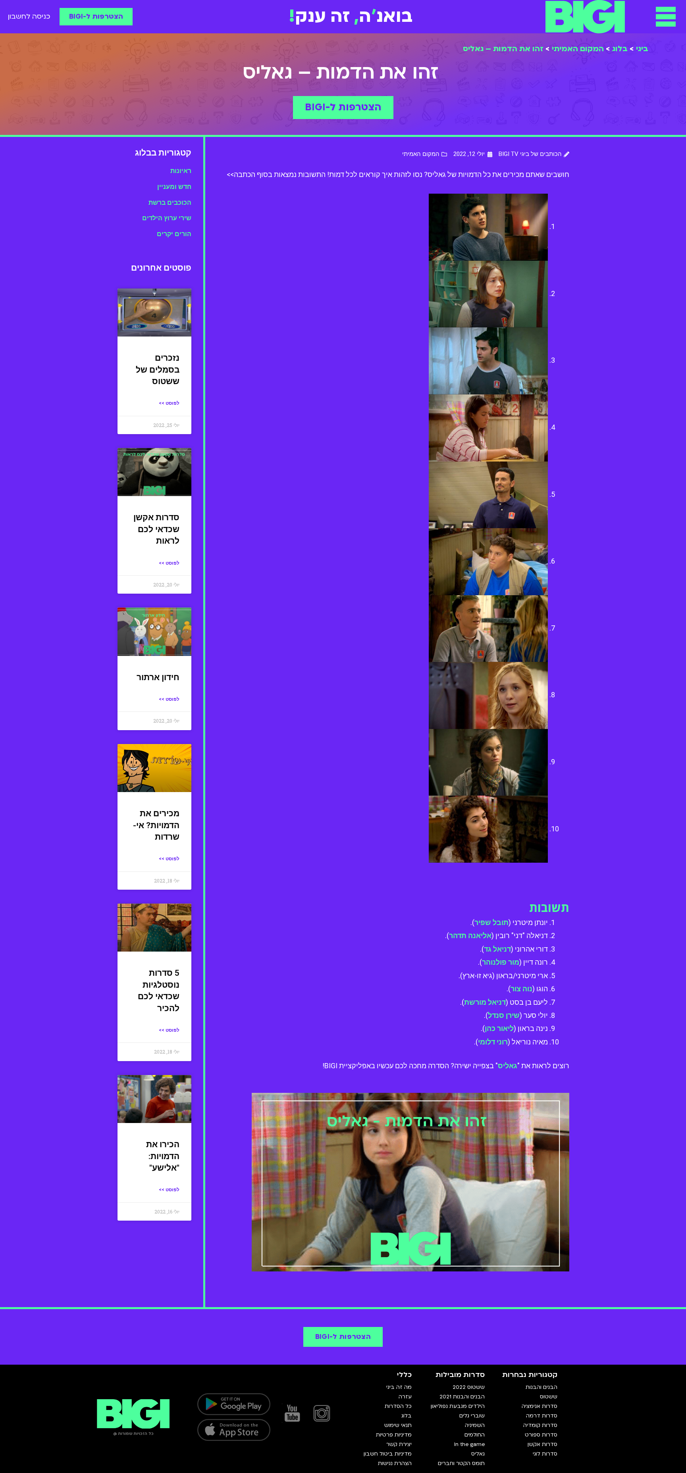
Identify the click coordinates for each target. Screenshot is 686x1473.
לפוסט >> (169, 403)
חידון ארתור (158, 677)
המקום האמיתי (578, 49)
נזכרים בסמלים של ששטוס (157, 369)
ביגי (642, 49)
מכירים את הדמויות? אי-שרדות (156, 825)
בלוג (620, 49)
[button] (666, 17)
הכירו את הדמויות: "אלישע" (162, 1156)
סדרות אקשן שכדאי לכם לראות (156, 529)
